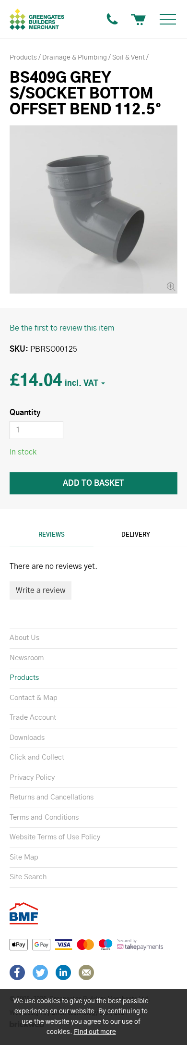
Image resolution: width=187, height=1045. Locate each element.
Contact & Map (34, 697)
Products (24, 677)
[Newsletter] (86, 972)
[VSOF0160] (93, 209)
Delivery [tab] (135, 535)
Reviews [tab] (51, 535)
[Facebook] (17, 972)
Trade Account (33, 717)
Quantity (25, 413)
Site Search (28, 877)
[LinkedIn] (63, 972)
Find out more (95, 1032)
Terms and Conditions (44, 817)
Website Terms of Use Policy (55, 837)
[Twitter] (40, 972)
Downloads (27, 737)
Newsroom (27, 658)
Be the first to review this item (62, 328)
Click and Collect (37, 757)
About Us (24, 637)
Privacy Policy (32, 777)
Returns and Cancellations (52, 797)
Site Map (24, 857)
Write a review (40, 590)
